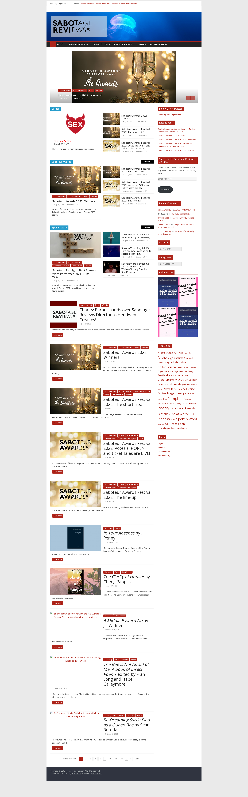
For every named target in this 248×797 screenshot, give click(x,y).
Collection (108, 583)
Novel (160, 400)
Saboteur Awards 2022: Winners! (134, 129)
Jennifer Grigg (163, 229)
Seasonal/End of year (96, 102)
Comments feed (164, 463)
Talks (167, 435)
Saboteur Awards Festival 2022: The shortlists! (99, 3)
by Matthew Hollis (185, 221)
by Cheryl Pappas (126, 590)
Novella (169, 400)
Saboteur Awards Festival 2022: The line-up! (135, 211)
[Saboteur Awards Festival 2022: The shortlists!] (124, 52)
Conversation (181, 378)
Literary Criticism (118, 726)
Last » (138, 770)
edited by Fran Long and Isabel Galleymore (126, 685)
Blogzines (178, 369)
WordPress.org (164, 467)
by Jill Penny (124, 547)
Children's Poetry (121, 671)
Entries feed (163, 459)
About (60, 44)
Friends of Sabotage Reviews (119, 44)
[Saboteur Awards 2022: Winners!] (111, 126)
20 (115, 770)
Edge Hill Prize (180, 382)
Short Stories (126, 583)
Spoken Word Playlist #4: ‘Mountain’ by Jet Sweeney (135, 247)
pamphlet (108, 540)
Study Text (161, 436)
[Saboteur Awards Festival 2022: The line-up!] (111, 208)
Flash (117, 583)
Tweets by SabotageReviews (170, 126)
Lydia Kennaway (164, 242)
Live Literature (132, 447)
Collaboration (179, 373)
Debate (193, 379)
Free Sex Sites (61, 152)
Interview (175, 391)
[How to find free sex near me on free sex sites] (75, 126)
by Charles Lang (180, 225)
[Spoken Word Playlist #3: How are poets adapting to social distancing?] (111, 258)
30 (122, 770)
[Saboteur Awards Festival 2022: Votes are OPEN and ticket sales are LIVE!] (111, 153)
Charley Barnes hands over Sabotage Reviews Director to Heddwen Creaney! (114, 326)
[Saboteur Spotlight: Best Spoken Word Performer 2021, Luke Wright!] (75, 245)
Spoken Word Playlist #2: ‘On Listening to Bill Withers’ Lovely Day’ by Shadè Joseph (135, 279)
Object (191, 400)
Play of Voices (184, 414)
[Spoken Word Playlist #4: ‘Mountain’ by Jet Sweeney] (111, 245)
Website (132, 102)
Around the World (78, 44)
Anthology (108, 671)
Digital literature (165, 382)
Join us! (142, 44)
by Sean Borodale (127, 736)
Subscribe (165, 201)
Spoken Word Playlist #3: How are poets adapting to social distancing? (136, 262)
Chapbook (108, 627)
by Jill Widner (125, 634)
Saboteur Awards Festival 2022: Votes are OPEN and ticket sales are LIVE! (135, 157)
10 (109, 770)
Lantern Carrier (164, 236)
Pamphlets (176, 409)
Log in (160, 455)
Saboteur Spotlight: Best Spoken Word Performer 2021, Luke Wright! (74, 285)
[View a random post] (195, 44)
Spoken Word (77, 277)
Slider (109, 102)
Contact (97, 44)
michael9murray (164, 221)
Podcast (193, 415)
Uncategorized (120, 102)
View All (147, 173)
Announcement (64, 102)
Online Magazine (169, 405)
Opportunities (187, 404)
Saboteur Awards (158, 44)
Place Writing (171, 415)
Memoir (194, 396)
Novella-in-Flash (180, 400)
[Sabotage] (124, 26)
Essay (107, 726)
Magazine (184, 395)
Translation (177, 435)
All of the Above (165, 364)
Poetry (117, 540)
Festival (121, 447)
